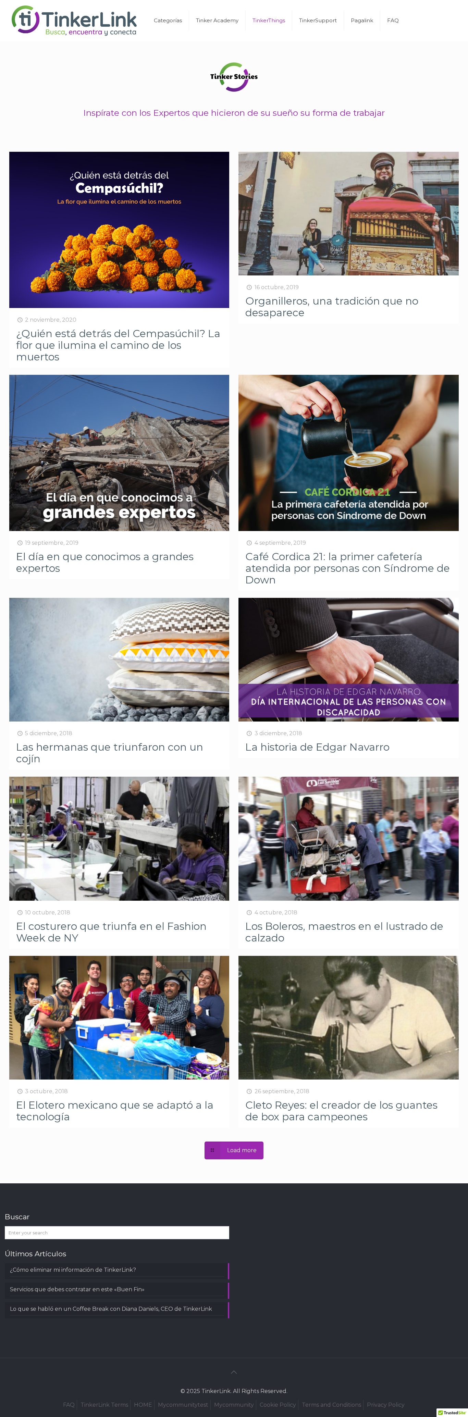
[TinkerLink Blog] (74, 20)
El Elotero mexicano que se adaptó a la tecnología (114, 1111)
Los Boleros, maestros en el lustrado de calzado (344, 932)
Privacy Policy (386, 1405)
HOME (143, 1405)
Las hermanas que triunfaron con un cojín (109, 753)
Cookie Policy (278, 1405)
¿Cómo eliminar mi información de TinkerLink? (73, 1270)
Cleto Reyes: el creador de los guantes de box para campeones (341, 1111)
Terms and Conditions (331, 1405)
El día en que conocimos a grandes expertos (105, 562)
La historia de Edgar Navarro (317, 747)
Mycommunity (234, 1405)
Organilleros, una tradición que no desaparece (331, 307)
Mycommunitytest (183, 1405)
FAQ (69, 1405)
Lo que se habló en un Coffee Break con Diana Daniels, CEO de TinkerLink (111, 1309)
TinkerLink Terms (104, 1405)
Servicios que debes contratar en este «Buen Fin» (77, 1289)
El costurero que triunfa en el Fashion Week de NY (111, 932)
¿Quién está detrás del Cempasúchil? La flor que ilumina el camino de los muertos (118, 345)
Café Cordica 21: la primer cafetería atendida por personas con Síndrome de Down (347, 568)
